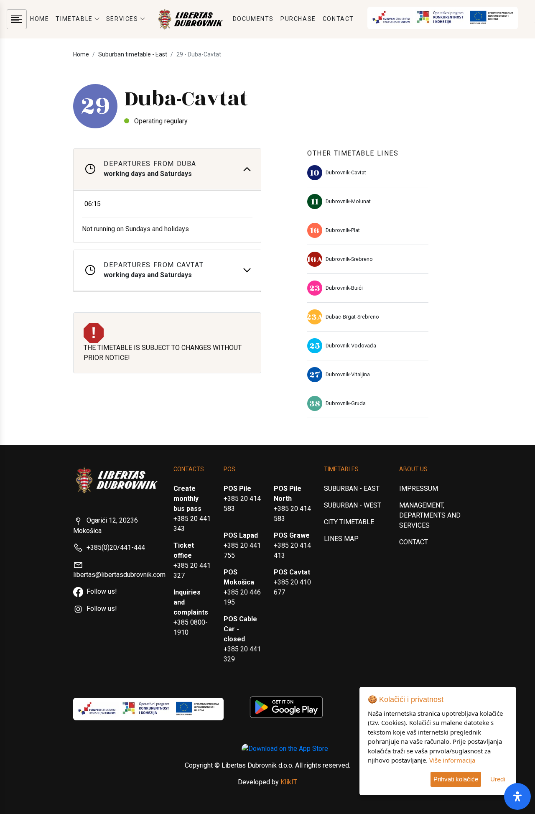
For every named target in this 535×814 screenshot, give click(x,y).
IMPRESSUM (418, 488)
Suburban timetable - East (132, 54)
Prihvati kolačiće (455, 779)
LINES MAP (341, 539)
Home (81, 54)
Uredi (497, 779)
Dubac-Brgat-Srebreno (352, 317)
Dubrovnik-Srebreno (349, 259)
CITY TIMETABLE (349, 522)
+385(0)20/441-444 (116, 547)
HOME (39, 18)
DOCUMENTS (253, 18)
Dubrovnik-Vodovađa (351, 345)
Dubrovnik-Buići (344, 288)
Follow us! (102, 591)
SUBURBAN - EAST (352, 488)
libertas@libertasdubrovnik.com (119, 575)
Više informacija (452, 760)
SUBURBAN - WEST (352, 505)
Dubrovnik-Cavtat (346, 172)
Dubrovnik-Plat (343, 230)
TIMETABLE (74, 18)
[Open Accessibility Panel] (517, 796)
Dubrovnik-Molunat (348, 201)
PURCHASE (298, 18)
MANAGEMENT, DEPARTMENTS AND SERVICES (430, 515)
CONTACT (338, 18)
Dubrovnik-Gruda (346, 403)
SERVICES (122, 18)
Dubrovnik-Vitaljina (348, 374)
